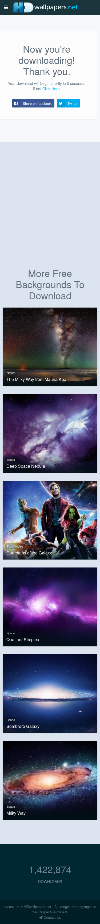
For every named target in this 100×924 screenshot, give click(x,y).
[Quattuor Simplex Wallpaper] (50, 606)
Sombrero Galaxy (22, 726)
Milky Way (16, 813)
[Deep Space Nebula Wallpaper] (50, 433)
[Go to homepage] (45, 7)
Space (11, 459)
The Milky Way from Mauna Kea (36, 379)
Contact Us (52, 917)
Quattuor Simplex (22, 640)
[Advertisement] (50, 211)
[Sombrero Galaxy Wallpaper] (50, 692)
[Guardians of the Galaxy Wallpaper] (50, 519)
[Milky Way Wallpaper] (50, 779)
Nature (11, 373)
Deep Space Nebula (25, 466)
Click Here (51, 88)
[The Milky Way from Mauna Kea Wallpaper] (50, 346)
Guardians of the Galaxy (29, 553)
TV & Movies (15, 546)
